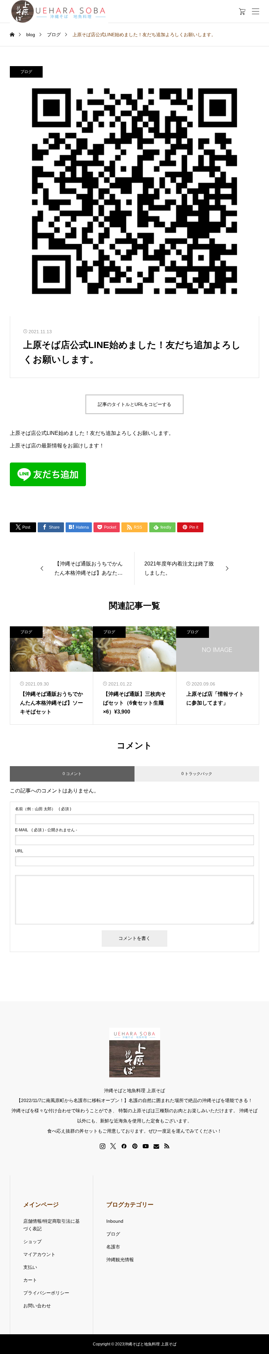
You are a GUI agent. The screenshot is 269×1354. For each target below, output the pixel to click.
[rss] (166, 1146)
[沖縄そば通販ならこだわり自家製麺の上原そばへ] (59, 11)
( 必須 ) (43, 809)
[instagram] (102, 1146)
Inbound (114, 1221)
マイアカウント (39, 1254)
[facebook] (124, 1146)
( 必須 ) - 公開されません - (46, 830)
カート (30, 1280)
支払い (30, 1267)
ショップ (32, 1241)
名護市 (113, 1246)
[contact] (156, 1146)
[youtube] (146, 1146)
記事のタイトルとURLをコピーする (134, 404)
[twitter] (113, 1146)
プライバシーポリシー (46, 1292)
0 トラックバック (196, 773)
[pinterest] (135, 1146)
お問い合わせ (37, 1305)
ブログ (26, 71)
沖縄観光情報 (120, 1259)
